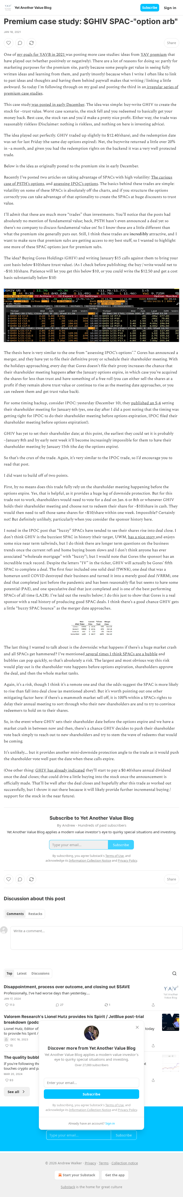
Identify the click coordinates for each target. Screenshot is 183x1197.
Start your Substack (79, 1175)
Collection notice (125, 1163)
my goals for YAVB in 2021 (41, 54)
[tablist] (24, 914)
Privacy (90, 1163)
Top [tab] (9, 973)
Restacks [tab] (35, 914)
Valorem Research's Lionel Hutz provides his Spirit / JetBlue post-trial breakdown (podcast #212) (74, 1019)
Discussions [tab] (40, 973)
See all (13, 1091)
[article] (91, 996)
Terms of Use (114, 1105)
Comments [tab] (15, 914)
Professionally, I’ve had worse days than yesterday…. (47, 993)
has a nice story (142, 537)
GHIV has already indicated (60, 770)
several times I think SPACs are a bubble (121, 654)
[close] (137, 1027)
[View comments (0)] (20, 43)
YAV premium (154, 54)
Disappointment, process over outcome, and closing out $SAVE (67, 986)
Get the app (115, 1175)
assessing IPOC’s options (76, 184)
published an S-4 (146, 403)
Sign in (170, 7)
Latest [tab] (22, 973)
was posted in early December (57, 105)
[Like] (8, 43)
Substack (68, 1187)
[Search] (174, 973)
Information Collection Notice (90, 1110)
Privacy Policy (127, 1110)
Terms (104, 1163)
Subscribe (149, 7)
